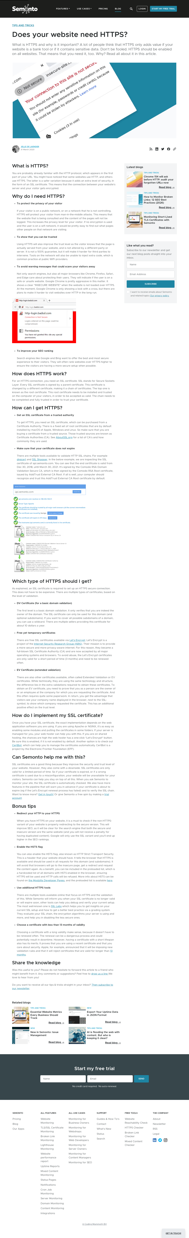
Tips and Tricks (23, 25)
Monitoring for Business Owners (79, 1121)
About (156, 1119)
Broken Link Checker (132, 1134)
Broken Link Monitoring (48, 1138)
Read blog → (167, 187)
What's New (104, 1129)
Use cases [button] (83, 9)
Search (101, 1138)
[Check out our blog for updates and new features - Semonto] (151, 149)
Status (100, 1134)
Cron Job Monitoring (47, 1191)
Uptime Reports (50, 1166)
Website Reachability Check (136, 1121)
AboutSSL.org (64, 437)
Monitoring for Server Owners (78, 1147)
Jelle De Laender (30, 147)
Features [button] (62, 9)
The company (160, 1113)
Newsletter (159, 1124)
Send (143, 1079)
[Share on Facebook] (168, 149)
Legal (156, 1134)
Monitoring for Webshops (77, 1129)
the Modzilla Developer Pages (46, 880)
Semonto (18, 1113)
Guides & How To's (108, 1119)
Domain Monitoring (52, 1203)
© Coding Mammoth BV (94, 1224)
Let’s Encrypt (77, 640)
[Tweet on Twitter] (162, 149)
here (109, 880)
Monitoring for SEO (80, 1162)
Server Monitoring (51, 1198)
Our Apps (18, 1129)
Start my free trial (163, 9)
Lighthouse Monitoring (47, 1147)
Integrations (48, 1213)
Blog (15, 1124)
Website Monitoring (47, 1121)
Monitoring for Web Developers (79, 1138)
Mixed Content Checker (133, 1143)
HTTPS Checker (134, 1127)
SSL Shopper (39, 459)
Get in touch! (46, 794)
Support (102, 1113)
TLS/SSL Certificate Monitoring (52, 1129)
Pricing (17, 1119)
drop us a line (99, 974)
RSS (155, 1129)
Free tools (131, 1113)
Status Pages (48, 1180)
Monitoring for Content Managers (80, 1156)
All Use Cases (77, 1113)
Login (142, 9)
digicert (21, 459)
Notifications (48, 1185)
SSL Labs (56, 906)
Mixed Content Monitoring (49, 1173)
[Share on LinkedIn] (156, 149)
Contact (101, 1124)
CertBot (17, 745)
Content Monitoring (52, 1208)
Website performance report (48, 1158)
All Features (48, 1113)
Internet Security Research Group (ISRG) (58, 644)
